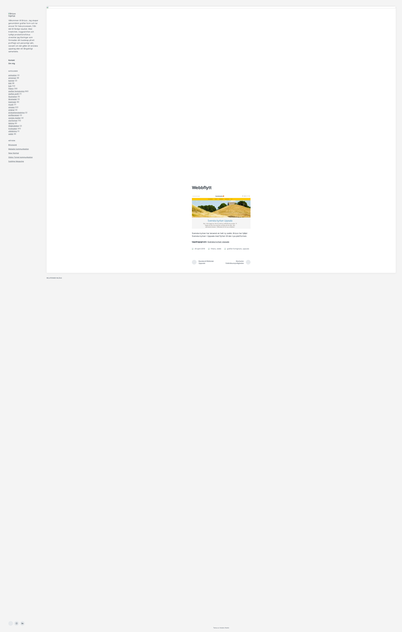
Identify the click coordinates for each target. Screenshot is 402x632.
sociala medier (14, 118)
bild (10, 83)
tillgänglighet (13, 126)
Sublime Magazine (16, 161)
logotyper (12, 102)
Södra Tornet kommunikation (20, 157)
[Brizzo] (13, 15)
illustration (12, 97)
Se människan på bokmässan (63, 615)
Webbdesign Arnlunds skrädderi (241, 441)
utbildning (12, 131)
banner (11, 81)
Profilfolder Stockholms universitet (331, 441)
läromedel (12, 99)
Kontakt (11, 60)
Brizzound (12, 145)
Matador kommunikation (18, 149)
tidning (11, 123)
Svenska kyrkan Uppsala (218, 242)
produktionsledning (16, 113)
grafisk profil (13, 94)
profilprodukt (13, 115)
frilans (11, 89)
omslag (11, 107)
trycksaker (12, 129)
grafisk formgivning (16, 91)
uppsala (246, 249)
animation (12, 75)
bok (10, 86)
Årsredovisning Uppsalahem (151, 396)
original (11, 110)
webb (10, 134)
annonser (12, 78)
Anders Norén (224, 628)
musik (10, 105)
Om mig (11, 63)
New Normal (13, 153)
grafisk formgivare (234, 249)
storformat (12, 121)
